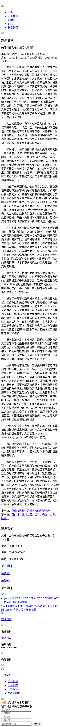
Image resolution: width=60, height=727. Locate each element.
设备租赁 (13, 685)
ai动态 (11, 23)
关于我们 (13, 16)
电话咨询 (6, 638)
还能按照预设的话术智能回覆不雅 (31, 510)
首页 (10, 12)
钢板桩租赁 (14, 693)
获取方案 (6, 619)
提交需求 (37, 724)
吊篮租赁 (13, 689)
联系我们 (13, 27)
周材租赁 (13, 681)
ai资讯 (11, 19)
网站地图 (22, 602)
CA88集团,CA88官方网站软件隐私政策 (23, 606)
